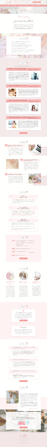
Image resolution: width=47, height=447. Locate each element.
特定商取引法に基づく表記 (32, 252)
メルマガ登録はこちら (23, 258)
